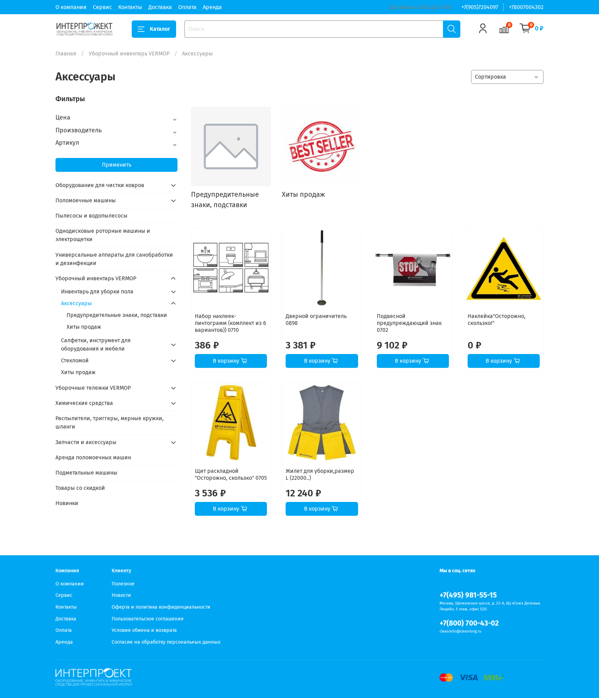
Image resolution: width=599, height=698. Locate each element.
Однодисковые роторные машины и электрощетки (102, 235)
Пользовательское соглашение (148, 619)
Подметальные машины (86, 472)
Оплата (187, 7)
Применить (116, 164)
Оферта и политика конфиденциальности (161, 607)
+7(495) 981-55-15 (468, 595)
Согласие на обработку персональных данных (166, 642)
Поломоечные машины (85, 200)
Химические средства (84, 403)
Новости (121, 595)
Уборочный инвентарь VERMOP (129, 53)
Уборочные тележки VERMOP (93, 388)
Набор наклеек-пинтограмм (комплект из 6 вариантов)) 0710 (230, 323)
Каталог (160, 29)
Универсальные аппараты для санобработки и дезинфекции (114, 258)
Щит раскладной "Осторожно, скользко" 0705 (231, 474)
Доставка (160, 7)
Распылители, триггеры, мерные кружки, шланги (109, 422)
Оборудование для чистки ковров (99, 185)
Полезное (123, 584)
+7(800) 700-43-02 (469, 623)
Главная (65, 53)
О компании (71, 7)
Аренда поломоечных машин (93, 457)
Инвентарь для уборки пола (97, 291)
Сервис (102, 7)
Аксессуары (76, 303)
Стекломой (75, 360)
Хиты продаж (84, 327)
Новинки (66, 503)
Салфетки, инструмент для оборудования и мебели (96, 344)
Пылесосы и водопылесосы (91, 215)
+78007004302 (526, 7)
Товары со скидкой (80, 488)
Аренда (212, 7)
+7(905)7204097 (479, 7)
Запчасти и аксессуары (85, 442)
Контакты (130, 7)
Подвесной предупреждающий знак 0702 (409, 323)
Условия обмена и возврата (144, 630)
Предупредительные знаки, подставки (117, 315)
